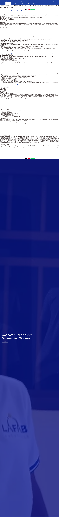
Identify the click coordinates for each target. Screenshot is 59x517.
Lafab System (30, 3)
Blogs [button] (34, 3)
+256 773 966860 (19, 1)
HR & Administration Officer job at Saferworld (11, 10)
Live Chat (26, 1)
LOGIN (44, 3)
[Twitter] (53, 1)
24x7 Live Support (33, 1)
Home (13, 3)
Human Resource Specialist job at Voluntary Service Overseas (15, 84)
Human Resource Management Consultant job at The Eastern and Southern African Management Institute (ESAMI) (28, 53)
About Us (38, 3)
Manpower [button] (23, 3)
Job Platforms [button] (17, 3)
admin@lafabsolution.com (10, 1)
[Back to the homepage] (8, 3)
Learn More (5, 341)
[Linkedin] (52, 1)
